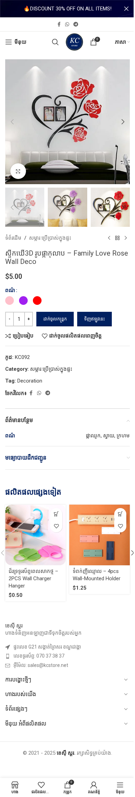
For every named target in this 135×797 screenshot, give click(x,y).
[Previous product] (109, 238)
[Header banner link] (67, 8)
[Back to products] (117, 238)
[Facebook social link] (59, 24)
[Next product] (126, 238)
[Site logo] (74, 41)
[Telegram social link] (75, 24)
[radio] (9, 300)
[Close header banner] (126, 8)
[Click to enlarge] (18, 171)
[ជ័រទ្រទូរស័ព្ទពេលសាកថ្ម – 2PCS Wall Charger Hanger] (35, 535)
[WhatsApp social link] (67, 24)
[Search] (55, 42)
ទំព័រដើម (13, 238)
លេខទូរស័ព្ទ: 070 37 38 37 (39, 656)
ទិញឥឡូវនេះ (94, 319)
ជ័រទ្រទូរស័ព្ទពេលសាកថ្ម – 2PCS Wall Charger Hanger (33, 578)
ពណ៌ (10, 290)
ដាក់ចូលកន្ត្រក (55, 319)
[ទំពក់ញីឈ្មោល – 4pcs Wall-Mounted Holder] (99, 535)
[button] (12, 122)
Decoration (29, 381)
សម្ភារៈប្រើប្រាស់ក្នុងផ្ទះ (50, 238)
